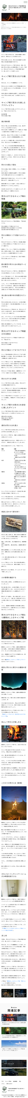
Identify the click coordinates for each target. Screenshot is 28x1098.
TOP (2, 1081)
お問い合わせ (9, 1083)
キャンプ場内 (8, 1081)
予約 (20, 1081)
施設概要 (15, 1081)
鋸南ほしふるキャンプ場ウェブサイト (16, 659)
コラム (2, 1083)
